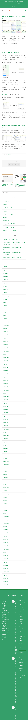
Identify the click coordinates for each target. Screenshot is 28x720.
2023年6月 (5, 370)
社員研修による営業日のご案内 (10, 239)
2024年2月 (5, 344)
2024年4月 (5, 338)
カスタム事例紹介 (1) (9, 227)
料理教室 (22, 665)
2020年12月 (6, 461)
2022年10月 (6, 396)
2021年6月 (5, 448)
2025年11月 (6, 292)
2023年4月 (5, 377)
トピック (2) (6, 204)
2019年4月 (5, 507)
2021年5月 (5, 451)
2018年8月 (5, 529)
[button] (3, 181)
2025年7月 (5, 302)
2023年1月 (5, 387)
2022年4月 (5, 416)
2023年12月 (6, 351)
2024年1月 (5, 348)
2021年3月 (5, 458)
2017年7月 (5, 555)
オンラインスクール (22, 602)
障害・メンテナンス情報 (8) (9, 230)
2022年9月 (5, 400)
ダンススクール (22, 653)
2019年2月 (5, 513)
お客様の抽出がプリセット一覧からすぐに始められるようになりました (15, 624)
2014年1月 (5, 585)
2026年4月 (5, 279)
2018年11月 (6, 520)
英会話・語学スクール (22, 621)
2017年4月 (5, 565)
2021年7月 (5, 445)
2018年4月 (5, 542)
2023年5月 (5, 374)
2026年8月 (5, 266)
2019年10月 (6, 494)
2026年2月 (5, 286)
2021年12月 (6, 429)
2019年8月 (5, 500)
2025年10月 (6, 296)
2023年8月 (5, 364)
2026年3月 (5, 283)
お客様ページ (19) (8, 214)
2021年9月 (5, 438)
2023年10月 (6, 357)
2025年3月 (5, 315)
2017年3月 (5, 568)
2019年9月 (5, 497)
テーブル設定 (5, 94)
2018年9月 (5, 526)
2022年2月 (5, 422)
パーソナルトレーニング (22, 638)
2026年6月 (5, 273)
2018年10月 (6, 523)
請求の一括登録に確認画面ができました (12, 257)
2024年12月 (6, 322)
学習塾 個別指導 (22, 669)
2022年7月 (5, 406)
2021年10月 (6, 435)
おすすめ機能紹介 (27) (9, 223)
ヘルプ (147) (6, 211)
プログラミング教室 (22, 609)
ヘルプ (9, 154)
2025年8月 (5, 299)
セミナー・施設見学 (22, 675)
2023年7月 (5, 367)
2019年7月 (5, 503)
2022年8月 (5, 403)
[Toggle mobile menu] (25, 11)
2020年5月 (5, 471)
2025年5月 (5, 309)
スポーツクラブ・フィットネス (22, 646)
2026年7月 (5, 270)
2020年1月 (5, 484)
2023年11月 (6, 354)
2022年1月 (5, 425)
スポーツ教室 (22, 615)
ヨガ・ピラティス (22, 632)
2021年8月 (5, 442)
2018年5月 (5, 539)
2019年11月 (6, 490)
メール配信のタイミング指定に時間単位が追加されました (15, 676)
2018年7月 (5, 533)
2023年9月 (5, 361)
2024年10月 (6, 325)
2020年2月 (5, 481)
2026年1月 (5, 289)
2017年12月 (6, 549)
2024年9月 (5, 328)
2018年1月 (5, 546)
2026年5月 (5, 276)
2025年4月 (5, 312)
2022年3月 (5, 419)
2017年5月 (5, 562)
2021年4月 (5, 455)
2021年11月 (6, 432)
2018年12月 (6, 516)
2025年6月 (5, 305)
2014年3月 (5, 578)
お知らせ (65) (6, 201)
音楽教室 (22, 662)
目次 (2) (6, 217)
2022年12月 (6, 390)
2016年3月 (5, 575)
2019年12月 (6, 487)
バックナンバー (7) (7, 207)
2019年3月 (5, 510)
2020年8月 (5, 468)
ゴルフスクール (22, 627)
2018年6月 (5, 536)
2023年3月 (5, 380)
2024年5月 (5, 335)
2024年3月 (5, 341)
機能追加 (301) (6, 220)
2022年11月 (6, 393)
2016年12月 (6, 571)
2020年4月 (5, 474)
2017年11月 (6, 552)
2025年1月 (5, 318)
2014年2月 (5, 581)
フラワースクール (22, 658)
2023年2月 (5, 383)
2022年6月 (5, 409)
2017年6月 (5, 559)
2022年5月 (5, 412)
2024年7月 (5, 331)
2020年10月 (6, 464)
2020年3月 (5, 477)
